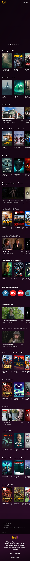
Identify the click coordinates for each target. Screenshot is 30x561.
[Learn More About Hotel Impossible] (23, 123)
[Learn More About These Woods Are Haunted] (23, 322)
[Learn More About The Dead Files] (23, 254)
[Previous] (2, 23)
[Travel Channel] (4, 2)
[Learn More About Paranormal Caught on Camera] (23, 203)
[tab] (8, 44)
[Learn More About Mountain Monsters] (23, 346)
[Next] (27, 23)
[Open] (27, 2)
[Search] (23, 2)
